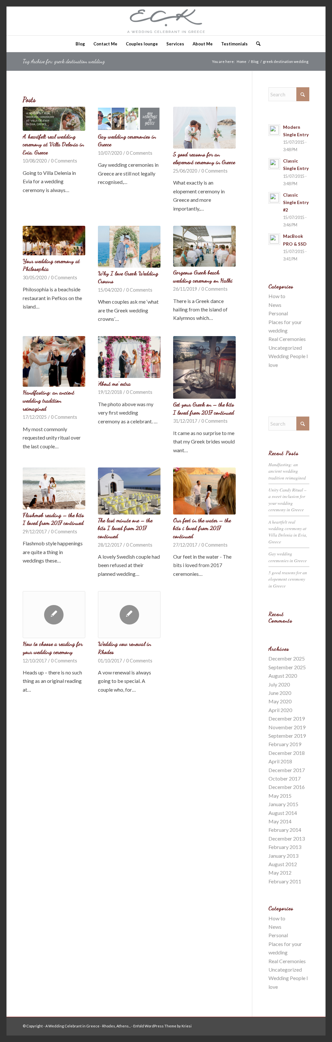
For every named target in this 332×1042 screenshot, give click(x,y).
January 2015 (283, 804)
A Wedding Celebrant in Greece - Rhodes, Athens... (88, 1026)
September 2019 (287, 736)
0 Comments (64, 161)
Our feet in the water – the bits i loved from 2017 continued (202, 528)
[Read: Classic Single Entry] (274, 164)
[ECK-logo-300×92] (166, 21)
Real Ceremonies (287, 339)
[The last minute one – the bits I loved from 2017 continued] (129, 491)
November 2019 (286, 727)
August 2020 (282, 675)
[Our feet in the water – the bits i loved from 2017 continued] (204, 491)
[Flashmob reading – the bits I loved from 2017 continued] (54, 488)
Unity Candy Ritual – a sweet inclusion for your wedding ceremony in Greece (287, 500)
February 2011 (284, 881)
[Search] (256, 44)
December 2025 (286, 658)
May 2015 (279, 796)
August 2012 (282, 864)
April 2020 (280, 710)
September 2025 (287, 667)
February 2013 (284, 847)
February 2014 (284, 830)
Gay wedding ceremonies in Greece (287, 557)
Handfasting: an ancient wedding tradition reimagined (48, 400)
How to (276, 296)
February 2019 (284, 744)
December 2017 (286, 770)
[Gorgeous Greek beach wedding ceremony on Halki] (204, 246)
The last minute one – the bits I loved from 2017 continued (125, 528)
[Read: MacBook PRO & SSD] (274, 239)
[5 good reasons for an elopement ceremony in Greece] (204, 128)
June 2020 (279, 693)
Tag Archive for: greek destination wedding (64, 61)
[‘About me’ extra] (129, 357)
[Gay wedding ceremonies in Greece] (129, 118)
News (274, 305)
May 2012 (279, 872)
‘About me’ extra (114, 383)
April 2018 (280, 761)
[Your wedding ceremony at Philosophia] (54, 240)
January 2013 (283, 856)
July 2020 (279, 684)
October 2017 (284, 778)
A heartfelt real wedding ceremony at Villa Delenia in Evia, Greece (53, 144)
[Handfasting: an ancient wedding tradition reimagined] (54, 361)
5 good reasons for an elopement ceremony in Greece (287, 579)
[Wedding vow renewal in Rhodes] (129, 614)
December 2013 (286, 838)
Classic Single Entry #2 (296, 202)
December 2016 (286, 787)
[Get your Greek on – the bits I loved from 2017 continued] (204, 367)
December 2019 (286, 718)
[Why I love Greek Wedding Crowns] (129, 247)
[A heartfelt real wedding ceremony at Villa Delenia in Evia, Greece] (54, 118)
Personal (278, 313)
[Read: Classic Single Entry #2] (274, 198)
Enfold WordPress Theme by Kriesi (162, 1026)
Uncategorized (285, 348)
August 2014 (282, 813)
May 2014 (279, 821)
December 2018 (286, 753)
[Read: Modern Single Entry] (274, 130)
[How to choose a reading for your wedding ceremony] (54, 614)
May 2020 (279, 701)
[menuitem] (80, 44)
